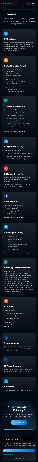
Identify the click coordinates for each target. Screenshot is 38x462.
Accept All (7, 451)
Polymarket (22, 8)
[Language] (27, 3)
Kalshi (28, 8)
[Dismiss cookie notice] (34, 439)
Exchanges (13, 8)
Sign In (32, 3)
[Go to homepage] (7, 3)
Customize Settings (19, 458)
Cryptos (5, 8)
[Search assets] (23, 3)
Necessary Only (9, 455)
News (35, 8)
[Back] (3, 14)
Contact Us (20, 422)
